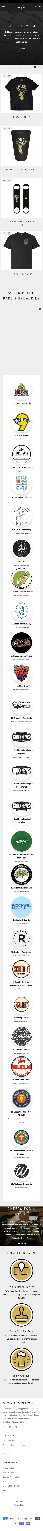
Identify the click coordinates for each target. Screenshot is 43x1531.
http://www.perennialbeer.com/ (21, 891)
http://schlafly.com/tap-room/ (21, 1021)
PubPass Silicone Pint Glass (21, 169)
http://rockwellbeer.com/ (22, 923)
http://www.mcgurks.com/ (21, 861)
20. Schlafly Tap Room (22, 1017)
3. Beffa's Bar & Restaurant (22, 467)
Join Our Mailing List (11, 1477)
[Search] (36, 7)
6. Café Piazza (21, 562)
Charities (6, 1449)
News (5, 1490)
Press (5, 1481)
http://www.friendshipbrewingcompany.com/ (21, 721)
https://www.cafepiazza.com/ (21, 565)
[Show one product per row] (35, 67)
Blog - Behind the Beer (11, 1486)
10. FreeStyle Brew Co (21, 686)
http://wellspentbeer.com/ (21, 1187)
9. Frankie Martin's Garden (21, 656)
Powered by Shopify (21, 1505)
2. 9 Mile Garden (21, 435)
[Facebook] (4, 1426)
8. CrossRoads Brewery (21, 624)
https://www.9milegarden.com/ (21, 439)
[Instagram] (16, 1426)
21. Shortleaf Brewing (21, 1050)
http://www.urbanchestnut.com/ (21, 1157)
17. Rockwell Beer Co (21, 920)
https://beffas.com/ (21, 471)
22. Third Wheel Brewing (22, 1080)
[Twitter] (10, 1426)
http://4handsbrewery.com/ (21, 406)
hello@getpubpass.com (14, 1422)
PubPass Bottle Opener (21, 222)
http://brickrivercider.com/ (21, 501)
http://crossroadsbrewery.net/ (21, 627)
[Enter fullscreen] (40, 309)
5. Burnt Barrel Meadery (21, 529)
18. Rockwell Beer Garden (21, 952)
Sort (15, 68)
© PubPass (21, 1501)
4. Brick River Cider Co (21, 497)
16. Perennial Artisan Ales (21, 888)
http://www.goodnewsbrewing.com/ (21, 757)
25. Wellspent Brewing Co (21, 1184)
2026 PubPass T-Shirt (21, 274)
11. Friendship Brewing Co (21, 718)
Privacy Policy (8, 1468)
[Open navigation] (3, 7)
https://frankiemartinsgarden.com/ (21, 659)
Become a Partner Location (14, 1445)
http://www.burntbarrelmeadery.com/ (22, 533)
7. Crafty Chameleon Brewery (22, 591)
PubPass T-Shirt (21, 117)
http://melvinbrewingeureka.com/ (21, 689)
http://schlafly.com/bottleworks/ (21, 989)
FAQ (4, 1454)
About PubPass (9, 1440)
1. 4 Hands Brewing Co (21, 403)
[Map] (21, 335)
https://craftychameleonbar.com (21, 595)
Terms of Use (8, 1472)
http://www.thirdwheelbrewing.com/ (21, 1083)
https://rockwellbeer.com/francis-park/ (21, 955)
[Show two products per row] (39, 67)
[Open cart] (40, 7)
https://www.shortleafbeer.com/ (21, 1053)
